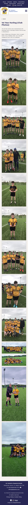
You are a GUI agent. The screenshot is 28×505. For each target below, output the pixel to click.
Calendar (9, 2)
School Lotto (20, 3)
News (4, 2)
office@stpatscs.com (14, 489)
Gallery (15, 2)
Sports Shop (12, 3)
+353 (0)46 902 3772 (13, 487)
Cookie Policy (18, 497)
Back (4, 19)
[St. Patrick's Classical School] (4, 11)
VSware (6, 3)
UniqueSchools (17, 502)
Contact (9, 5)
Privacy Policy (10, 497)
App (15, 5)
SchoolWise (21, 2)
